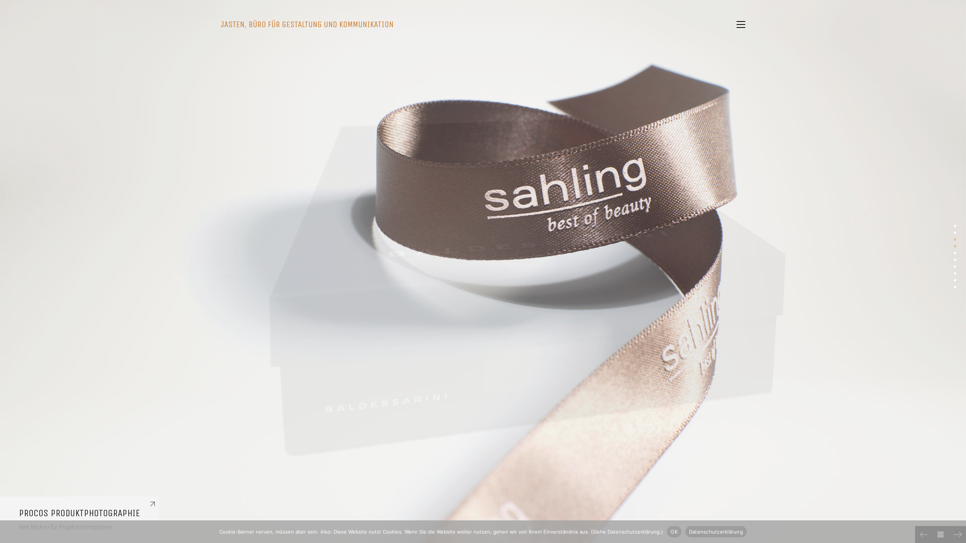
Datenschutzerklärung (716, 531)
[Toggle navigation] (741, 24)
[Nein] (956, 531)
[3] (955, 239)
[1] (955, 225)
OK (674, 531)
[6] (955, 259)
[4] (955, 246)
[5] (955, 253)
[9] (955, 280)
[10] (955, 287)
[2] (955, 232)
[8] (955, 273)
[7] (955, 266)
